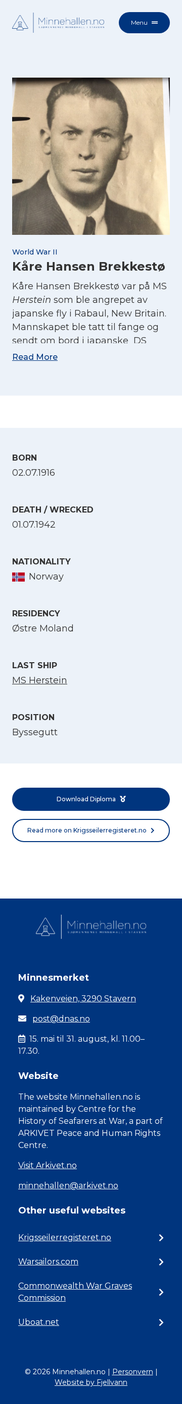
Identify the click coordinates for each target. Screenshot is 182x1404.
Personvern (132, 1371)
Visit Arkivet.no (47, 1165)
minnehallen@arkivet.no (68, 1185)
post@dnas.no (61, 1019)
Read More (35, 357)
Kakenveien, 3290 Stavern (83, 998)
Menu (139, 22)
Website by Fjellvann (91, 1382)
